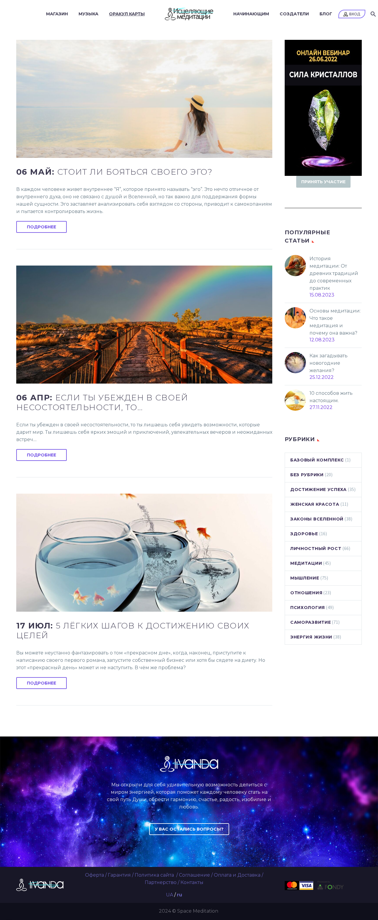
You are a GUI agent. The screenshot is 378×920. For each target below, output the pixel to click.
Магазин (57, 14)
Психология (307, 607)
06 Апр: (102, 402)
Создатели (294, 14)
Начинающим (251, 14)
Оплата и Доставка (237, 875)
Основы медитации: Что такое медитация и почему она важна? (335, 322)
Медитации (306, 563)
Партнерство (161, 882)
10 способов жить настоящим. (331, 396)
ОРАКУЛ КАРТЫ (127, 14)
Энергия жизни (311, 637)
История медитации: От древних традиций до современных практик (333, 273)
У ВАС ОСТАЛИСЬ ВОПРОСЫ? (189, 829)
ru (179, 895)
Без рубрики (307, 474)
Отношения (306, 592)
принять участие (323, 181)
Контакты (191, 882)
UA (169, 895)
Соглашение (194, 875)
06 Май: (114, 172)
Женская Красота (314, 504)
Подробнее (41, 227)
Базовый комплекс (317, 460)
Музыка (88, 14)
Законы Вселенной (316, 519)
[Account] (351, 14)
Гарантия (119, 875)
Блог (326, 14)
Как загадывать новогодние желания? (328, 363)
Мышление (304, 578)
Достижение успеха (318, 489)
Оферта (94, 875)
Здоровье (304, 533)
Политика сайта (155, 875)
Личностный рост (315, 548)
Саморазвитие (310, 622)
